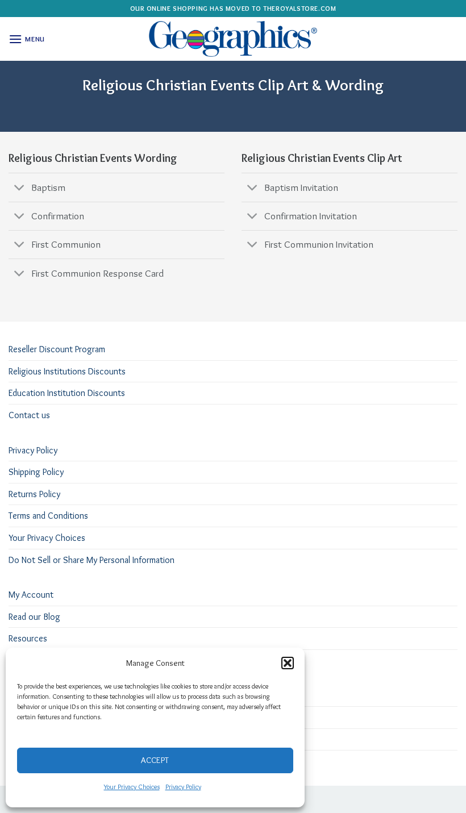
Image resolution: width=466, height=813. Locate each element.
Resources (28, 638)
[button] (287, 663)
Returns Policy (34, 494)
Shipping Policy (36, 471)
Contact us (29, 415)
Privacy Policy (183, 786)
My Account (31, 594)
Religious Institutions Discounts (67, 371)
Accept (155, 760)
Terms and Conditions (48, 515)
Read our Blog (34, 616)
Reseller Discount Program (57, 349)
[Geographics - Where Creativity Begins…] (233, 39)
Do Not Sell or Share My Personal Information (91, 559)
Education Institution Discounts (67, 392)
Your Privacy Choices (132, 786)
